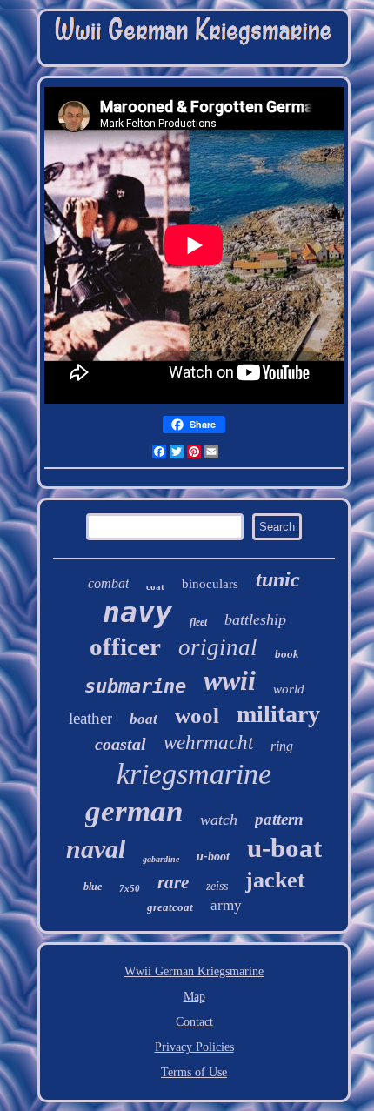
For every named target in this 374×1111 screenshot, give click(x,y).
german (134, 811)
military (278, 713)
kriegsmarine (194, 774)
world (288, 689)
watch (218, 819)
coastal (120, 743)
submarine (135, 686)
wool (197, 715)
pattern (279, 819)
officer (125, 646)
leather (90, 718)
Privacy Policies (194, 1047)
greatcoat (170, 907)
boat (143, 719)
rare (173, 882)
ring (281, 746)
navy (137, 612)
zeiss (217, 886)
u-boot (213, 856)
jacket (275, 880)
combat (108, 583)
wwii (230, 680)
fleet (198, 622)
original (217, 647)
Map (194, 996)
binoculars (210, 584)
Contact (194, 1021)
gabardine (161, 859)
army (226, 905)
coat (155, 586)
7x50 (129, 888)
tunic (278, 579)
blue (92, 886)
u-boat (284, 848)
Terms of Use (194, 1072)
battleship (255, 619)
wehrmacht (208, 742)
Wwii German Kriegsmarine (194, 971)
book (287, 653)
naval (95, 848)
